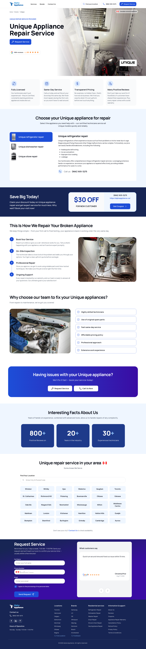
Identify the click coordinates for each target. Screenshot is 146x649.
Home (11, 12)
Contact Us (73, 530)
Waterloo (82, 489)
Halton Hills (99, 513)
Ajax (64, 489)
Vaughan (99, 489)
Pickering (64, 496)
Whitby (46, 489)
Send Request (25, 594)
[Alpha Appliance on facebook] (11, 621)
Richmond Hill (46, 496)
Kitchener (64, 513)
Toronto (118, 489)
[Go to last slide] (101, 590)
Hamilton (81, 513)
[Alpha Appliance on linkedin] (15, 621)
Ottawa (100, 496)
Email (16, 577)
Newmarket (64, 505)
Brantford (46, 520)
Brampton (28, 520)
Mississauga (82, 505)
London (46, 513)
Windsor (28, 489)
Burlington (64, 520)
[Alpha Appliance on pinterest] (20, 621)
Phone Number (19, 568)
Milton (99, 505)
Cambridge (99, 520)
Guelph (117, 513)
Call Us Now (87, 388)
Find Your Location (27, 475)
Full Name (17, 559)
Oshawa (118, 496)
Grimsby (82, 520)
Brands (17, 12)
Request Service (129, 4)
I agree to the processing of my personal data (33, 586)
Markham (28, 513)
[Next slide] (107, 590)
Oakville (28, 505)
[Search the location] (23, 480)
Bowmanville (82, 496)
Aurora (117, 520)
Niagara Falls (46, 505)
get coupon (118, 206)
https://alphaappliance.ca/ (120, 198)
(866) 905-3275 (75, 171)
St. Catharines (28, 496)
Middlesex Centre (118, 504)
